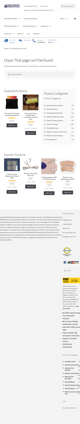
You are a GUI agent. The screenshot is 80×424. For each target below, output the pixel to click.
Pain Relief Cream (53, 128)
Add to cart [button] (11, 125)
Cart (28, 34)
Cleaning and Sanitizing (54, 113)
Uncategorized (51, 139)
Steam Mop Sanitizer (31, 19)
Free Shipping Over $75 (31, 6)
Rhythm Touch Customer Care (57, 132)
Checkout (36, 34)
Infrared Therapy (52, 124)
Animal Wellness (52, 109)
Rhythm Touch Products (55, 136)
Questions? (44, 26)
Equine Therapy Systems (55, 120)
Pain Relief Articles (10, 26)
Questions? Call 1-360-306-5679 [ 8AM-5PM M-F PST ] (39, 10)
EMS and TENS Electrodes (55, 117)
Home (6, 48)
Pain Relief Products (11, 19)
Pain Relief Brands (29, 26)
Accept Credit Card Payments (67, 255)
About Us (20, 34)
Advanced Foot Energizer (55, 105)
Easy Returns (44, 6)
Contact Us (8, 34)
